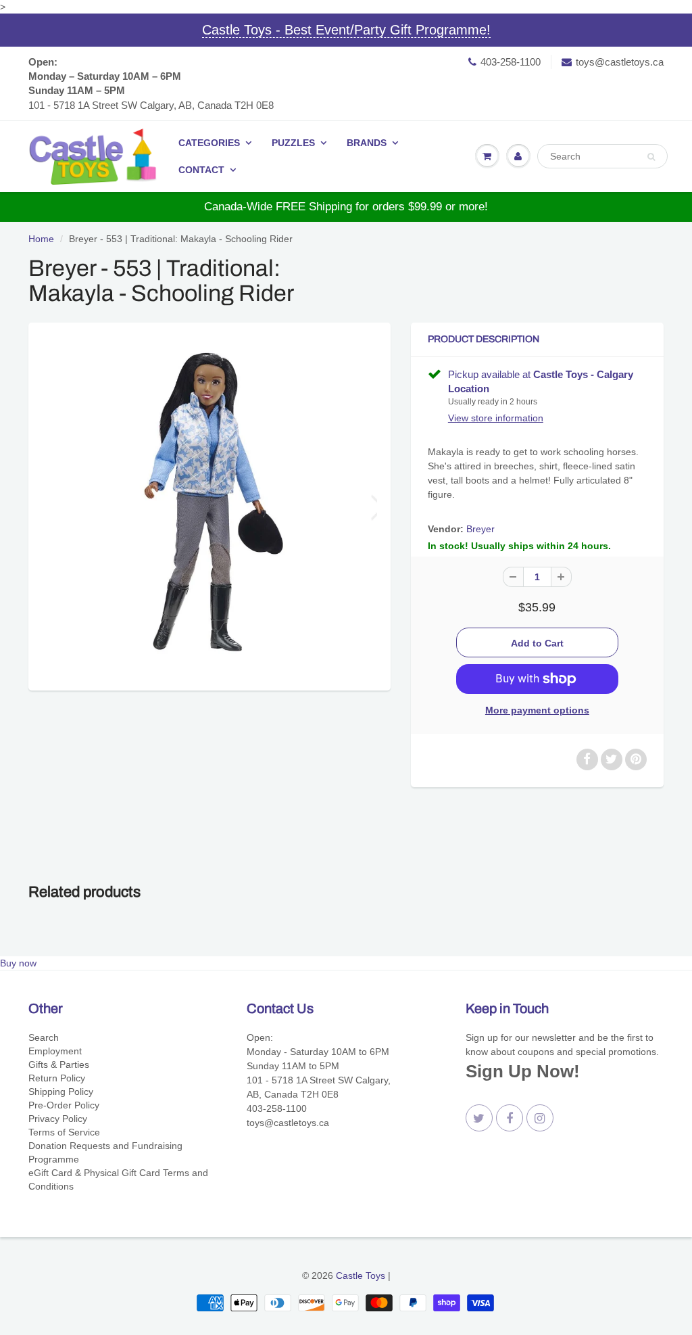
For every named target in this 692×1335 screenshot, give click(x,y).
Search (43, 1037)
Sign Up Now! (523, 1071)
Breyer (480, 528)
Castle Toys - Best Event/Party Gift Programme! (346, 29)
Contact (201, 169)
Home (41, 238)
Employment (55, 1051)
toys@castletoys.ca (620, 62)
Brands (367, 142)
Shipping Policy (60, 1091)
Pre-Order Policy (63, 1105)
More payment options (537, 710)
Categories (209, 142)
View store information (495, 418)
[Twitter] (479, 1117)
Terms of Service (64, 1132)
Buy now (18, 963)
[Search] (651, 157)
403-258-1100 (510, 62)
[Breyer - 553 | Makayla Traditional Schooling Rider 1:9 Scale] (209, 505)
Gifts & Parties (58, 1064)
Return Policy (56, 1078)
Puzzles (293, 142)
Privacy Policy (57, 1118)
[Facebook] (509, 1117)
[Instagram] (539, 1117)
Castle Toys (360, 1275)
